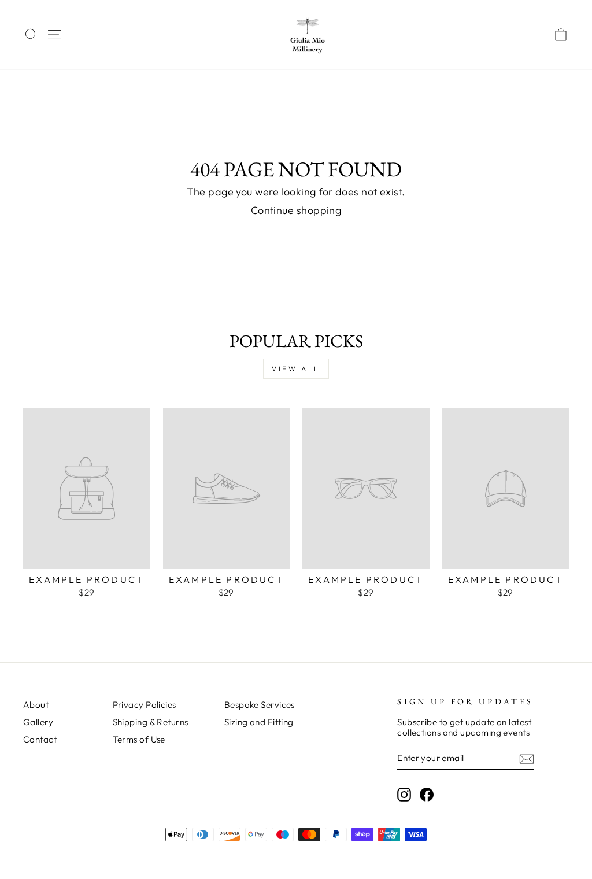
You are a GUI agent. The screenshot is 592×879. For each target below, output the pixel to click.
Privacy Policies (144, 704)
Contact (40, 739)
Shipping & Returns (150, 722)
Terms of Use (139, 739)
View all (296, 368)
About (36, 704)
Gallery (38, 722)
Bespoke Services (259, 704)
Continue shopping (296, 210)
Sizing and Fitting (259, 722)
